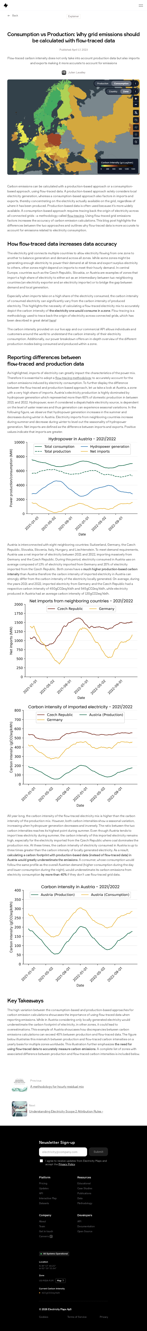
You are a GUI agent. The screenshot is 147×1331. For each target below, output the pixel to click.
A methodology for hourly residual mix (57, 1086)
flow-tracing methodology (73, 378)
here (52, 320)
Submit (98, 1152)
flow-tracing (75, 216)
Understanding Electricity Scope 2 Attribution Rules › (66, 1111)
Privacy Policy (67, 1164)
